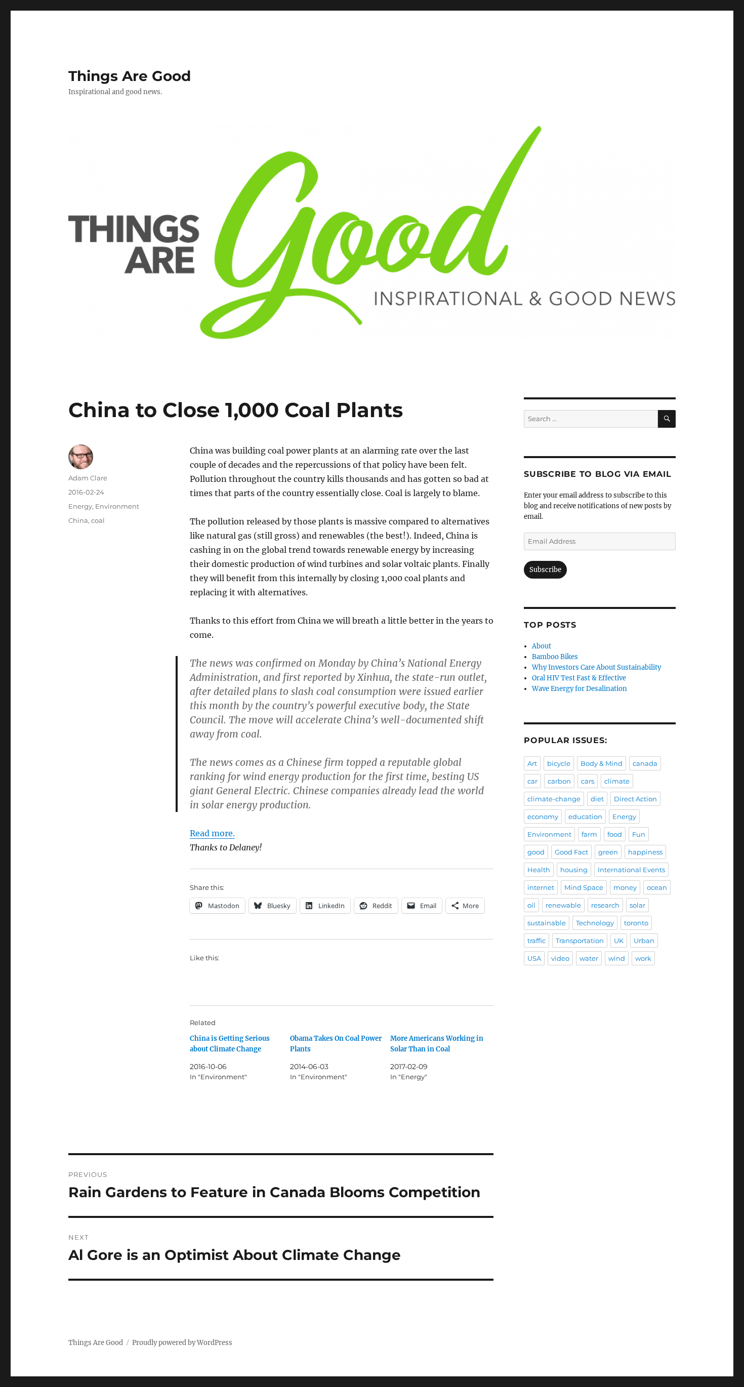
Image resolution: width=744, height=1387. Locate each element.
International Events (631, 870)
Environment (117, 506)
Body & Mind (602, 763)
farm (589, 834)
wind (616, 958)
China (78, 520)
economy (542, 816)
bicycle (558, 763)
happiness (645, 852)
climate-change (554, 799)
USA (534, 958)
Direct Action (635, 799)
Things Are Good (129, 76)
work (643, 958)
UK (619, 940)
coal (98, 520)
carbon (559, 781)
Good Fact (571, 852)
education (585, 816)
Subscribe (545, 569)
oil (531, 905)
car (532, 781)
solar (637, 905)
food (614, 834)
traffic (536, 940)
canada (645, 763)
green (608, 852)
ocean (657, 887)
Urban (644, 940)
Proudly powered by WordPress (182, 1342)
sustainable (546, 923)
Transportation (580, 940)
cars (587, 781)
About (541, 646)
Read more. (212, 833)
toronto (636, 923)
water (589, 958)
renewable (563, 905)
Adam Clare (87, 478)
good (536, 852)
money (625, 887)
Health (538, 870)
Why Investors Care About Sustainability (596, 667)
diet (597, 799)
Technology (595, 923)
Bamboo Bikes (555, 656)
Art (532, 763)
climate (617, 781)
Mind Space (583, 887)
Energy (80, 506)
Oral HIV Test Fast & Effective (579, 678)
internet (540, 887)
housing (574, 870)
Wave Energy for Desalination (579, 688)
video (560, 958)
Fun (638, 834)
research (605, 905)
